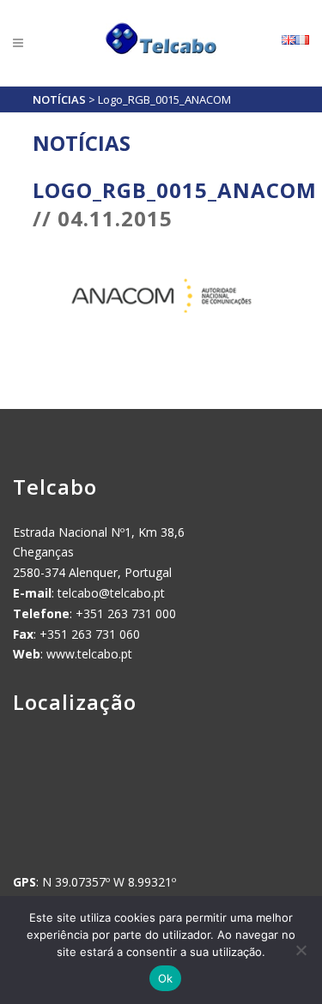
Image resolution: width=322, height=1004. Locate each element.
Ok (165, 978)
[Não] (300, 950)
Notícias (59, 99)
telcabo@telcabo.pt (111, 593)
